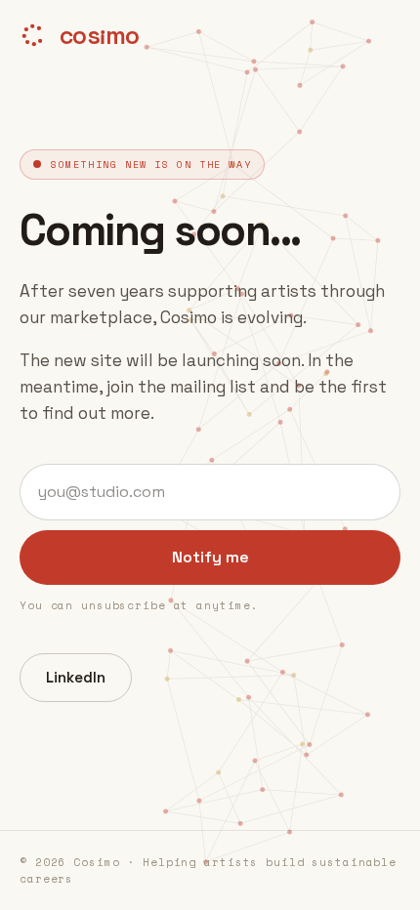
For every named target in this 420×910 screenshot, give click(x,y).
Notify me (210, 557)
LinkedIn (75, 677)
